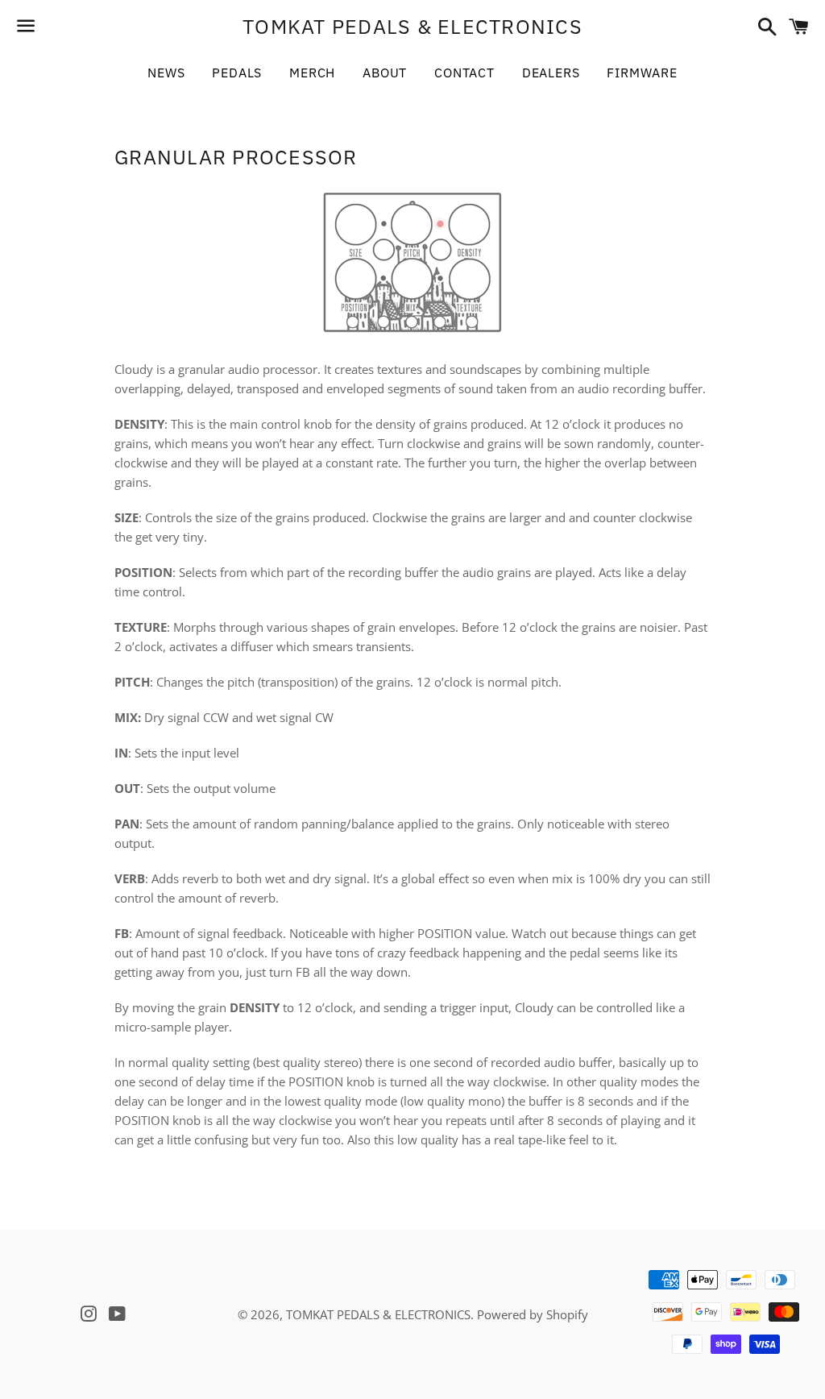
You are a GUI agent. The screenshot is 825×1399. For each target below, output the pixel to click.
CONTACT (464, 72)
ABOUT (385, 72)
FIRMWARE (642, 72)
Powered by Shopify (532, 1314)
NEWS (165, 72)
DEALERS (551, 72)
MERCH (312, 72)
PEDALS (237, 72)
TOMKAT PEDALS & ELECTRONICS (412, 26)
